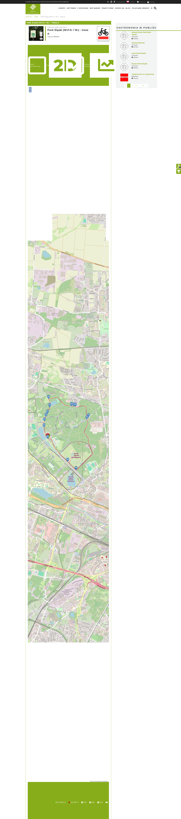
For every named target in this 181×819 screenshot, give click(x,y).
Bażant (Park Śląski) (139, 64)
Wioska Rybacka (138, 43)
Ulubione (142, 2)
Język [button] (132, 2)
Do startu (60, 802)
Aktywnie (71, 8)
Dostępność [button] (120, 2)
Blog (128, 8)
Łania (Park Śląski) (139, 53)
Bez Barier (95, 8)
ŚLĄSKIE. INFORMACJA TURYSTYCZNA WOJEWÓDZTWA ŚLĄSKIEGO (47, 2)
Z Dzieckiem (82, 8)
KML (93, 802)
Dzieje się (119, 8)
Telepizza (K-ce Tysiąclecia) (143, 74)
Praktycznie (108, 8)
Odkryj (62, 8)
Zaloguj (152, 2)
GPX (101, 802)
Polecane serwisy (141, 8)
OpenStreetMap (96, 781)
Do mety (74, 802)
